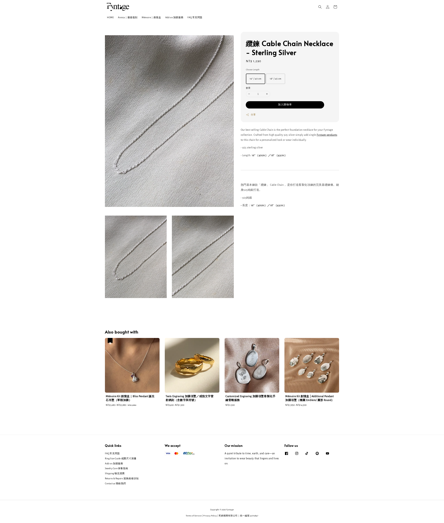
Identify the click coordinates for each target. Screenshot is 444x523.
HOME (110, 17)
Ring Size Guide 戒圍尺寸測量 (120, 458)
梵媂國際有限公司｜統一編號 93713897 (238, 516)
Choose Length (253, 70)
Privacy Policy (210, 516)
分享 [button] (253, 115)
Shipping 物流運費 (115, 473)
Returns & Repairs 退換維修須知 (122, 478)
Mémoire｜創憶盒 (151, 17)
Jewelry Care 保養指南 (116, 468)
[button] (320, 7)
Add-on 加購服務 (174, 17)
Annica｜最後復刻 (128, 17)
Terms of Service (194, 516)
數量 (248, 88)
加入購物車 (285, 104)
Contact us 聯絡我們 (115, 483)
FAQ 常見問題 (194, 17)
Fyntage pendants (327, 134)
